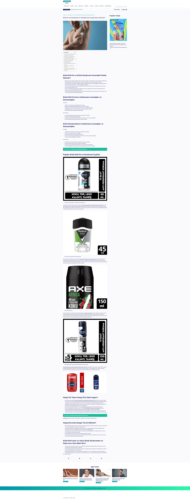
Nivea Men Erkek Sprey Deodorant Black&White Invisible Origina (74, 367)
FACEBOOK (88, 488)
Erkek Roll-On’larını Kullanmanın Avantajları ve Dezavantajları (69, 57)
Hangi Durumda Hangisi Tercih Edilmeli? (69, 66)
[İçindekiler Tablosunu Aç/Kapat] (74, 52)
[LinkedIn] (101, 458)
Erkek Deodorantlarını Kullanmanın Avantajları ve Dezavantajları (69, 59)
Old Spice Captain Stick (86, 406)
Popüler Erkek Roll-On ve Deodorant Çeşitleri (68, 62)
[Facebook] (68, 458)
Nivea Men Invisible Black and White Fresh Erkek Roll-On (92, 205)
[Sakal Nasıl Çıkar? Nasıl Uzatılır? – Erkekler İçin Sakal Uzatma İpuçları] (86, 473)
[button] (71, 9)
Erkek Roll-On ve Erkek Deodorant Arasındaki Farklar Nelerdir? (69, 55)
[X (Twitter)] (123, 9)
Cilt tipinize (65, 418)
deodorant (96, 83)
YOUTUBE (103, 488)
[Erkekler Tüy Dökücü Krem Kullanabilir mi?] (70, 473)
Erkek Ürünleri (65, 481)
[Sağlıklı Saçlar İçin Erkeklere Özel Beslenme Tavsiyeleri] (119, 473)
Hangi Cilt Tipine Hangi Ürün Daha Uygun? (69, 64)
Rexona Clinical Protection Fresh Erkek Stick (88, 259)
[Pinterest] (90, 458)
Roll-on (66, 80)
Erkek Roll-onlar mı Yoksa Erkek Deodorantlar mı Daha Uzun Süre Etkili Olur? (69, 69)
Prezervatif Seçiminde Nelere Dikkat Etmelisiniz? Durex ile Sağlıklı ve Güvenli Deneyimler (102, 480)
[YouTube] (126, 9)
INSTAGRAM (95, 488)
